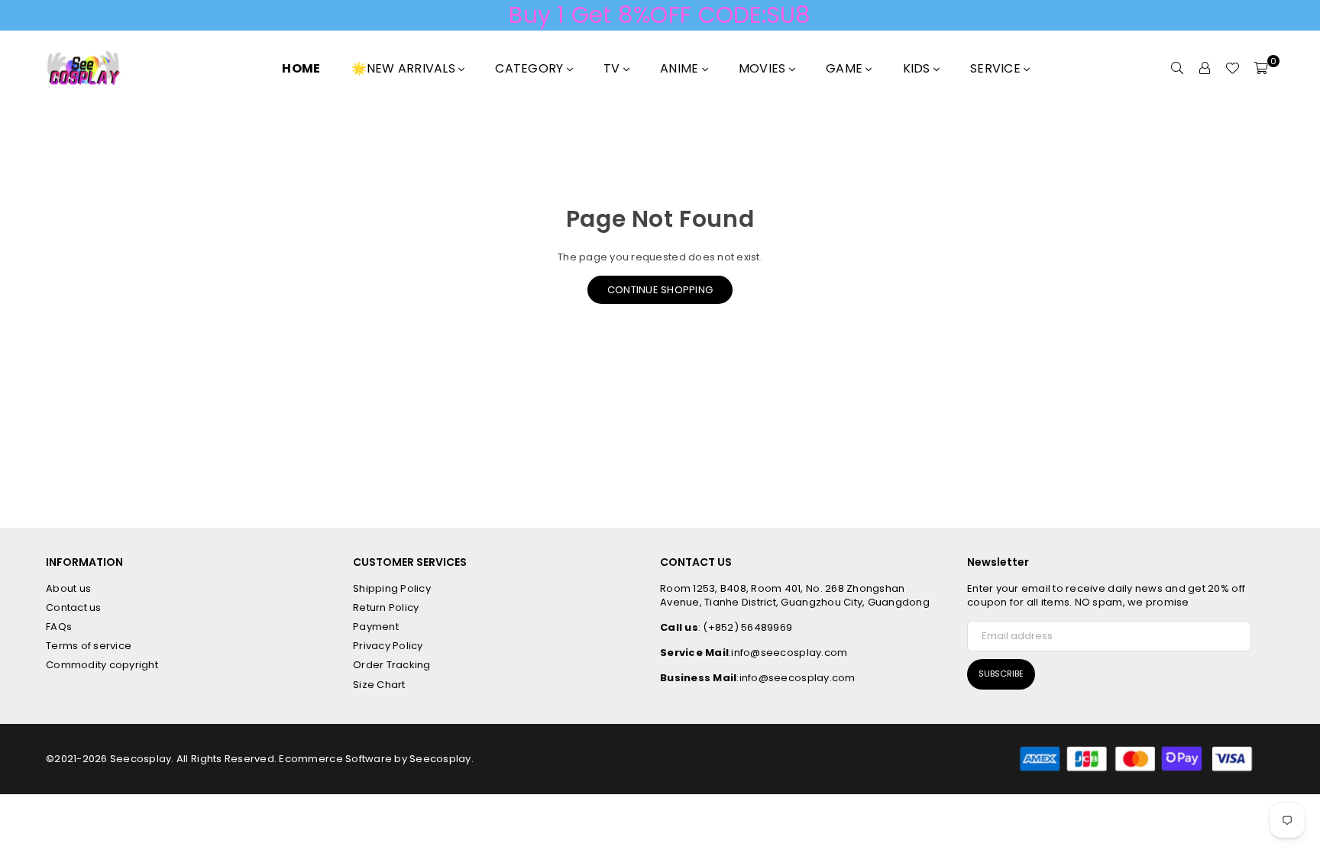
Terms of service (88, 645)
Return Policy (386, 607)
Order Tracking (392, 665)
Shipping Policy (392, 588)
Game (845, 68)
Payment (376, 626)
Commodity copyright (102, 665)
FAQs (59, 626)
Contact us (74, 607)
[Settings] (1204, 68)
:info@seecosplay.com (788, 652)
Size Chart (379, 684)
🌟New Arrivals (405, 68)
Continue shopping (660, 290)
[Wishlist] (1232, 68)
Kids (918, 68)
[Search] (1177, 68)
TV (613, 68)
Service (997, 68)
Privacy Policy (388, 645)
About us (68, 588)
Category (530, 68)
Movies (764, 68)
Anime (681, 68)
